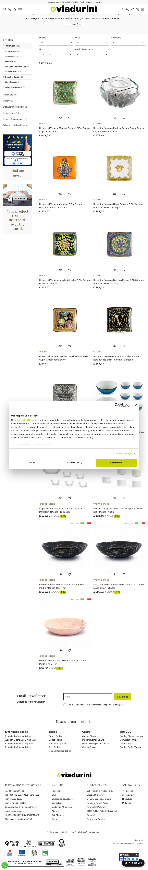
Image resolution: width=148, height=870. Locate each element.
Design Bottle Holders (15, 107)
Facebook (129, 791)
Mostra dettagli (123, 453)
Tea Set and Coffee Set (17, 67)
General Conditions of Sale (99, 799)
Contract (91, 815)
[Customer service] (9, 9)
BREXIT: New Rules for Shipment (102, 811)
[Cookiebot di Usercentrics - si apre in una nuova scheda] (117, 405)
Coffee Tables (55, 740)
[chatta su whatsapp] (4, 865)
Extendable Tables (16, 731)
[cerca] (121, 9)
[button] (56, 43)
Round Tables (55, 736)
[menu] (142, 9)
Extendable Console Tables (18, 747)
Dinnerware (12, 51)
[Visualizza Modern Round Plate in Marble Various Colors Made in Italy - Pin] (60, 650)
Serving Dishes (13, 72)
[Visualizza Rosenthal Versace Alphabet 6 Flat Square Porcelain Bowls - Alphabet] (60, 193)
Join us (124, 697)
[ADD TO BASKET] (60, 117)
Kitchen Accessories (15, 119)
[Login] (127, 9)
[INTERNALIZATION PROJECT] (27, 852)
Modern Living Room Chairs (95, 743)
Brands (42, 38)
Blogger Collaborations (62, 799)
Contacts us (57, 803)
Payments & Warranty (97, 807)
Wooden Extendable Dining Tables (21, 740)
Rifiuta (31, 462)
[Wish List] (69, 117)
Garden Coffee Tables (130, 747)
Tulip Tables (54, 747)
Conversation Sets (129, 740)
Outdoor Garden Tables (60, 751)
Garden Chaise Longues (131, 736)
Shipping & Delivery (95, 795)
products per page (84, 49)
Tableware (12, 46)
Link (122, 705)
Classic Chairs (89, 736)
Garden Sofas (126, 743)
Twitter (127, 803)
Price (77, 38)
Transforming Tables (58, 743)
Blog (54, 795)
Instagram (129, 795)
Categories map (68, 832)
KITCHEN (8, 39)
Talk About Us (58, 815)
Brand (54, 819)
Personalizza (72, 462)
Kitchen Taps (11, 113)
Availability (116, 38)
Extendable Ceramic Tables (18, 736)
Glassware (11, 57)
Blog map (82, 832)
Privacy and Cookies (96, 819)
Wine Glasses (12, 82)
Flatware (10, 62)
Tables (53, 731)
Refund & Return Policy (97, 803)
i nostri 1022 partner (28, 420)
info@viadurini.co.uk (14, 811)
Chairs (86, 731)
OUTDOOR (126, 731)
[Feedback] (14, 9)
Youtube (128, 799)
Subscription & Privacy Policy (100, 791)
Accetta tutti (116, 462)
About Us (56, 811)
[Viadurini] (73, 9)
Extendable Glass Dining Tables (20, 743)
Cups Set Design (14, 77)
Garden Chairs (89, 747)
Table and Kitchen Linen (16, 125)
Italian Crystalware (15, 87)
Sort (41, 49)
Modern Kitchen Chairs (93, 740)
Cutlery (8, 101)
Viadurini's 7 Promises (62, 807)
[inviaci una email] (4, 9)
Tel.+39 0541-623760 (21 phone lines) (22, 795)
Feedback (56, 791)
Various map (94, 832)
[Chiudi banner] (136, 405)
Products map (53, 832)
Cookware (10, 95)
